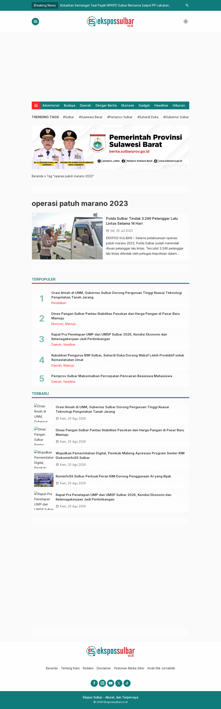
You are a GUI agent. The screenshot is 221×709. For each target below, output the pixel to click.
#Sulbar (68, 117)
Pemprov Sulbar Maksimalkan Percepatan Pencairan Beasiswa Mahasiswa (111, 376)
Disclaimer (104, 668)
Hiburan (179, 105)
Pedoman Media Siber (129, 668)
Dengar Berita (106, 105)
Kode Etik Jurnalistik (161, 668)
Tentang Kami (70, 668)
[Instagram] (102, 683)
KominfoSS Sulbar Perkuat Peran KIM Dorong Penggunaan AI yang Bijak (113, 476)
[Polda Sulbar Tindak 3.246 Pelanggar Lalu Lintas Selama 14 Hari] (67, 236)
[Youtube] (110, 683)
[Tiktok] (127, 683)
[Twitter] (118, 683)
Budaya (69, 105)
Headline (161, 105)
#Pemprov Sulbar (120, 117)
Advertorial (51, 105)
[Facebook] (94, 683)
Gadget (144, 105)
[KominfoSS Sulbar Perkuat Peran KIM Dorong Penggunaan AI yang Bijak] (44, 480)
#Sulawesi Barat (90, 117)
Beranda (52, 668)
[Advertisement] (110, 65)
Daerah (85, 105)
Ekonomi (127, 105)
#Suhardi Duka (147, 117)
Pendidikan (58, 303)
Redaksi (88, 668)
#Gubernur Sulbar (176, 117)
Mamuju (70, 324)
